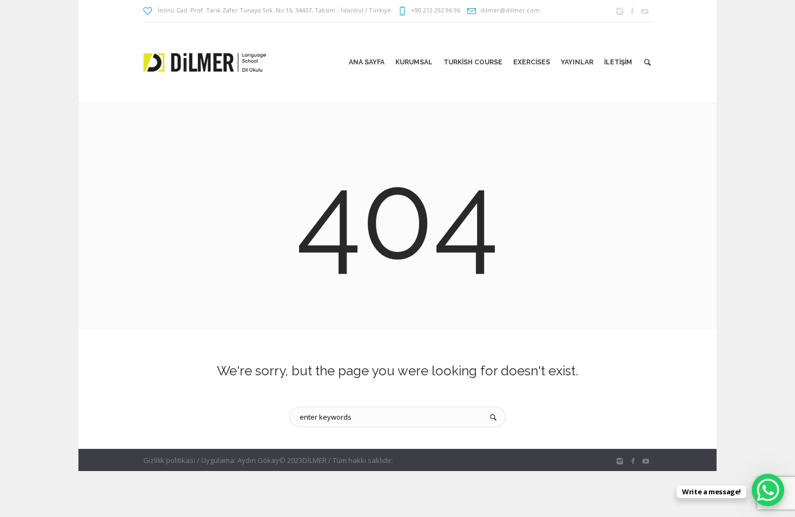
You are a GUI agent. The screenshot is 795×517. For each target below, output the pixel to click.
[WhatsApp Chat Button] (768, 490)
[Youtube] (644, 11)
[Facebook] (632, 11)
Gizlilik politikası (169, 460)
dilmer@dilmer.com (510, 10)
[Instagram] (619, 11)
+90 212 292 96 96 (435, 10)
